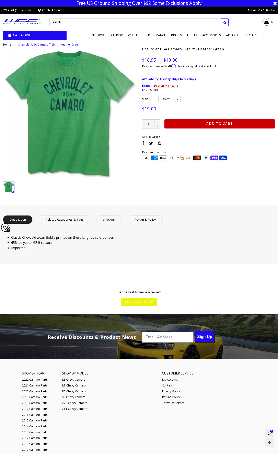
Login (29, 10)
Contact (167, 385)
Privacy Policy (171, 391)
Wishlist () (11, 10)
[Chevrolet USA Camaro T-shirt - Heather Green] (69, 113)
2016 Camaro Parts (35, 415)
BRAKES (176, 35)
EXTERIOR (116, 35)
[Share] (143, 143)
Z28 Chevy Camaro (74, 403)
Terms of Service (173, 403)
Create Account (52, 10)
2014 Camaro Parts (35, 426)
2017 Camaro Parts (35, 409)
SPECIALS (250, 35)
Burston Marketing (165, 85)
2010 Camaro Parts (35, 450)
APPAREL (232, 35)
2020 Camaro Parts (35, 391)
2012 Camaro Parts (35, 438)
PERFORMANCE (155, 35)
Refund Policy (171, 397)
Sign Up (204, 336)
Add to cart (219, 123)
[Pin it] (159, 143)
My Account (170, 379)
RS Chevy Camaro (74, 391)
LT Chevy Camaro (74, 385)
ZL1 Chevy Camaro (74, 409)
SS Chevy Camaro (73, 397)
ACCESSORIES (211, 35)
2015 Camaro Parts (35, 420)
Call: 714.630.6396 (263, 10)
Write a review (139, 302)
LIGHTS (192, 35)
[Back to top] (269, 442)
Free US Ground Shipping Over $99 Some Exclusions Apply (139, 3)
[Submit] (225, 22)
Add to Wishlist (152, 137)
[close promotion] (275, 3)
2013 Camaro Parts (35, 432)
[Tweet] (151, 143)
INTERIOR (97, 35)
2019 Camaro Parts (35, 397)
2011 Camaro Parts (35, 444)
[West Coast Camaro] (23, 21)
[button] (157, 126)
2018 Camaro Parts (35, 403)
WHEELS (133, 35)
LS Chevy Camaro (73, 379)
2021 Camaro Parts (35, 385)
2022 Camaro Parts (35, 379)
